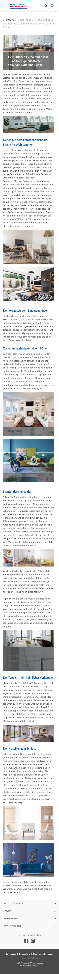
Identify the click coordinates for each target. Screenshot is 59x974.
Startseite (9, 20)
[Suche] (46, 6)
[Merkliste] (52, 5)
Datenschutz (24, 954)
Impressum (11, 954)
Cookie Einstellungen (31, 958)
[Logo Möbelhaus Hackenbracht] (18, 6)
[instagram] (33, 941)
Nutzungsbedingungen (43, 954)
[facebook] (26, 941)
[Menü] (5, 5)
